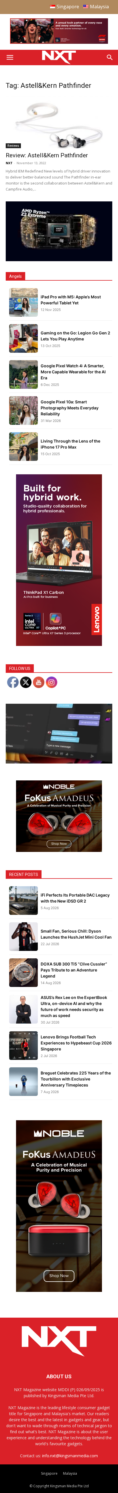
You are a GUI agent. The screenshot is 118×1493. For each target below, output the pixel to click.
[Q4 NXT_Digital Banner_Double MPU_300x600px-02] (59, 644)
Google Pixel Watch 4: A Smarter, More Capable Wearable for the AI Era (73, 371)
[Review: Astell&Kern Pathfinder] (59, 122)
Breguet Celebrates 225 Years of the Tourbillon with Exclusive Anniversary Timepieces (76, 1078)
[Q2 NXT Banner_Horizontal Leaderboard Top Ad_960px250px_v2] (59, 42)
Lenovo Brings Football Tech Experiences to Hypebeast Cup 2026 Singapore (76, 1042)
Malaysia (70, 1473)
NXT (9, 163)
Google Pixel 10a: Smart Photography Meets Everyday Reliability (70, 407)
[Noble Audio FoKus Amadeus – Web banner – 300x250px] (59, 850)
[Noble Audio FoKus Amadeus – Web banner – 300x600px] (59, 1290)
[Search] (110, 57)
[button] (10, 57)
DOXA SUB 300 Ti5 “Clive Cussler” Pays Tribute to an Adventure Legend (74, 969)
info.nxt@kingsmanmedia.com (70, 1455)
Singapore (49, 1473)
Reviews (13, 146)
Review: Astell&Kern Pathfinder (47, 155)
